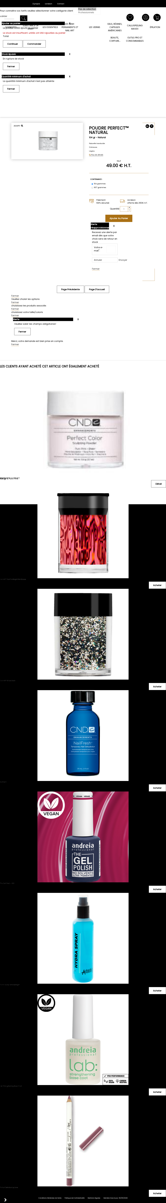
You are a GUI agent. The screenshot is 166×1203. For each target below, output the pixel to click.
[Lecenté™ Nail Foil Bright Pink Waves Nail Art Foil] (83, 505)
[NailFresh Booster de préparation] (83, 707)
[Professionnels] (87, 12)
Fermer (96, 268)
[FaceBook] (151, 126)
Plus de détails (97, 155)
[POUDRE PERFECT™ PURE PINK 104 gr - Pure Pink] (83, 403)
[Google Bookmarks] (147, 126)
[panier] (157, 17)
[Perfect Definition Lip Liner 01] (83, 1113)
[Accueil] (83, 20)
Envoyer (123, 259)
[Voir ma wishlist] (130, 17)
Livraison (48, 4)
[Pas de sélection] (87, 9)
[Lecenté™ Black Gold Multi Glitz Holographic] (83, 606)
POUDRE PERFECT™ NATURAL (109, 130)
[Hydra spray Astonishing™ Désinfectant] (83, 910)
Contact (60, 4)
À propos (36, 4)
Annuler (98, 259)
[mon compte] (145, 17)
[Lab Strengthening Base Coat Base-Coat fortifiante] (83, 1011)
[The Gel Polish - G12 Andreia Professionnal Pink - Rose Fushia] (83, 809)
